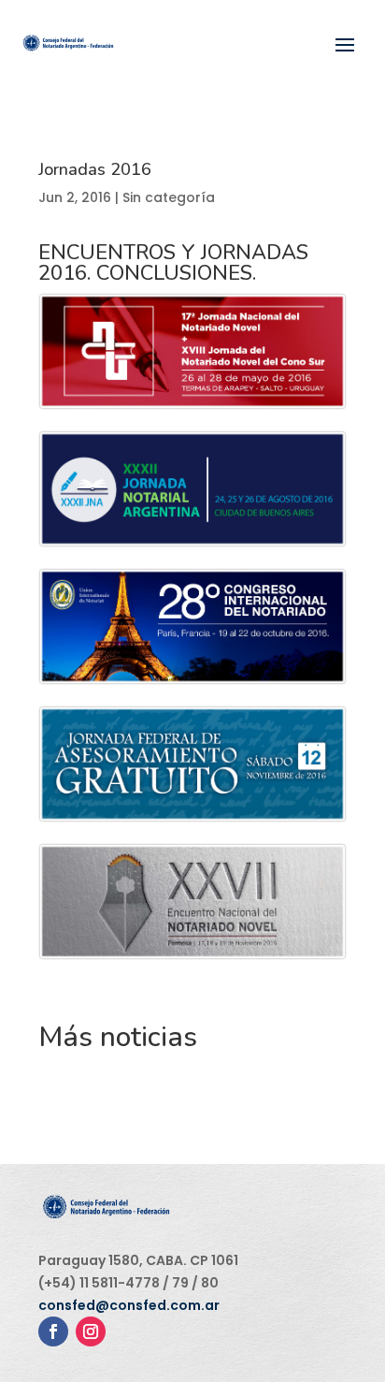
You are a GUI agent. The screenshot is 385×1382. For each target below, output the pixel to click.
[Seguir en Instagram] (91, 1331)
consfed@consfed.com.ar (129, 1305)
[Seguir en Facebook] (53, 1331)
